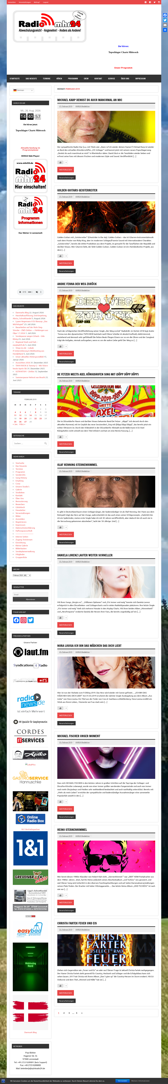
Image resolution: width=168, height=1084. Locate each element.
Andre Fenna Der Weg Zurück (77, 284)
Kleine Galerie (22, 545)
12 (20, 415)
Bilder (18, 516)
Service (111, 78)
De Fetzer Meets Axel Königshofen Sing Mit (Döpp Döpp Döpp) (98, 374)
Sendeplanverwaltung (25, 551)
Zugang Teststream (24, 539)
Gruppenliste (21, 557)
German (20, 90)
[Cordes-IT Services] (30, 744)
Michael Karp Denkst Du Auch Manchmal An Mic (89, 100)
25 (15, 421)
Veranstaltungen (25, 2)
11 (15, 415)
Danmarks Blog (22, 312)
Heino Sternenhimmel (72, 830)
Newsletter (20, 510)
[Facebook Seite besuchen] (146, 2)
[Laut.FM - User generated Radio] (30, 656)
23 (40, 418)
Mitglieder (20, 554)
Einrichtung (21, 542)
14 (30, 415)
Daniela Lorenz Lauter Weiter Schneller (85, 555)
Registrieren (21, 522)
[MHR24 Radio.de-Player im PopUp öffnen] (30, 192)
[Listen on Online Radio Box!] (30, 823)
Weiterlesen (65, 169)
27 (25, 421)
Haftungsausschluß (24, 530)
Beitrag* (37, 2)
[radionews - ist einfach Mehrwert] (30, 715)
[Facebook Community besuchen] (150, 2)
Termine (46, 78)
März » (22, 424)
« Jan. (15, 424)
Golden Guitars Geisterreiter (77, 190)
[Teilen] (165, 29)
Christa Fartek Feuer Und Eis (77, 923)
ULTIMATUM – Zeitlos (25, 371)
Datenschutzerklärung (25, 527)
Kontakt (98, 78)
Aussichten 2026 (23, 362)
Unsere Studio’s (22, 486)
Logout (45, 2)
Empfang (19, 480)
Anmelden (12, 2)
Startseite (15, 78)
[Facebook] (165, 15)
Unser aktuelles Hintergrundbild (30, 356)
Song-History (21, 477)
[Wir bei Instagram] (159, 2)
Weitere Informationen (140, 1081)
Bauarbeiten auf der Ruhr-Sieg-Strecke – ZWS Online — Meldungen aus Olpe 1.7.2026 (30, 330)
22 (35, 418)
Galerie (19, 489)
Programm (73, 78)
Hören (59, 78)
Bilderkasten (21, 548)
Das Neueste (31, 78)
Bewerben (20, 504)
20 (25, 418)
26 (20, 421)
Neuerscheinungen (66, 177)
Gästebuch (20, 507)
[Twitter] (165, 20)
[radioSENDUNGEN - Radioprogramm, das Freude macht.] (30, 680)
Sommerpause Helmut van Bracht (30, 377)
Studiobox (20, 492)
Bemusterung (22, 501)
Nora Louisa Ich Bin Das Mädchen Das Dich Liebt (89, 646)
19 (20, 418)
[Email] (165, 25)
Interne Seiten (22, 536)
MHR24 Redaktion (83, 106)
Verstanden (122, 1081)
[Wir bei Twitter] (154, 2)
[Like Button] (60, 162)
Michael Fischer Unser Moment (78, 736)
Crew (86, 78)
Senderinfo (20, 474)
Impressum (140, 78)
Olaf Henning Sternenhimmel (77, 465)
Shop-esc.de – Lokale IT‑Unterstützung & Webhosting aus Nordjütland (28, 351)
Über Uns (125, 78)
